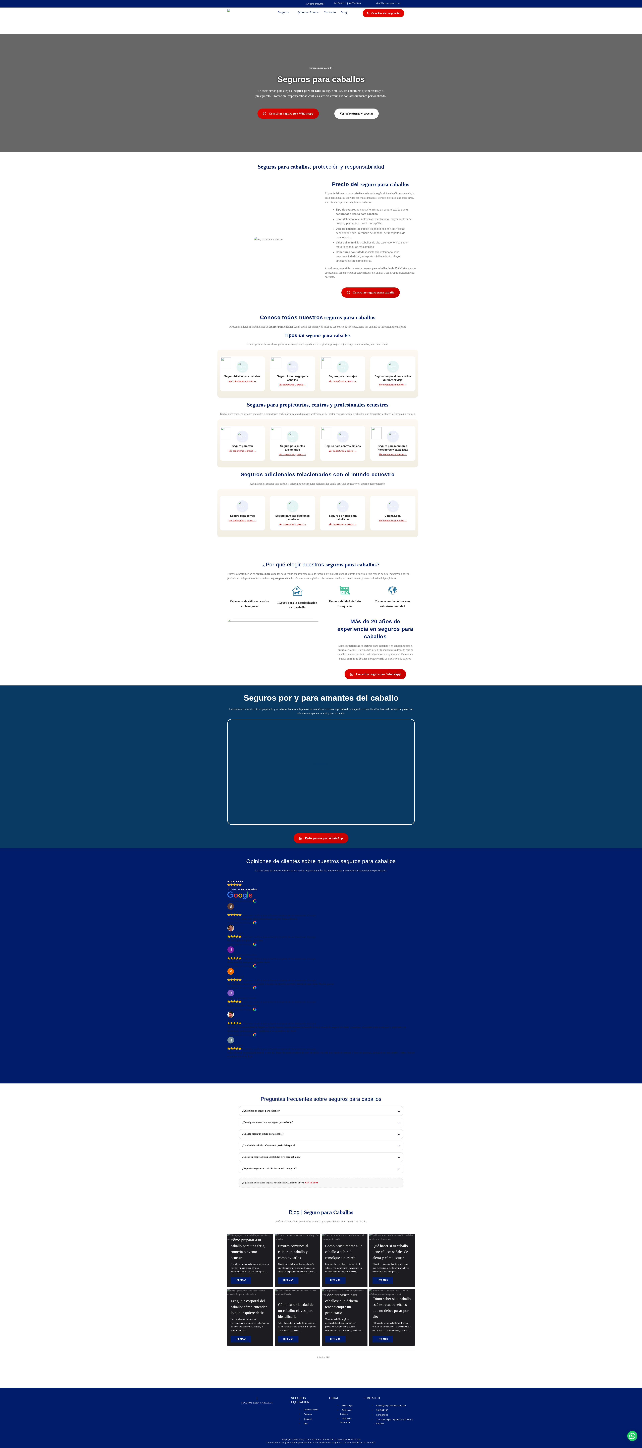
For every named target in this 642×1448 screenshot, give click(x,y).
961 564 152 (340, 3)
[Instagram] (250, 1406)
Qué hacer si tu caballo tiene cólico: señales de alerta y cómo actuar (390, 1252)
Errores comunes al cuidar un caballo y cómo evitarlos (293, 1252)
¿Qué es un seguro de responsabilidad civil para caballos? (271, 1157)
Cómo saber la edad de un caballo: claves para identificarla (295, 1311)
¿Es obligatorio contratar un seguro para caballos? (267, 1122)
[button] (321, 771)
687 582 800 (355, 3)
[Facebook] (255, 1406)
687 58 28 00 (311, 1182)
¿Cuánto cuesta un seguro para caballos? (263, 1134)
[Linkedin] (259, 1406)
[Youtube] (264, 1406)
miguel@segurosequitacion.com (388, 3)
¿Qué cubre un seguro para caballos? (261, 1111)
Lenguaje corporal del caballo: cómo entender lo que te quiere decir (249, 1307)
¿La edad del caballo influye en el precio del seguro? (268, 1145)
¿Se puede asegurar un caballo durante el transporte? (269, 1168)
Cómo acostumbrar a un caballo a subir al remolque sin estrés (344, 1252)
